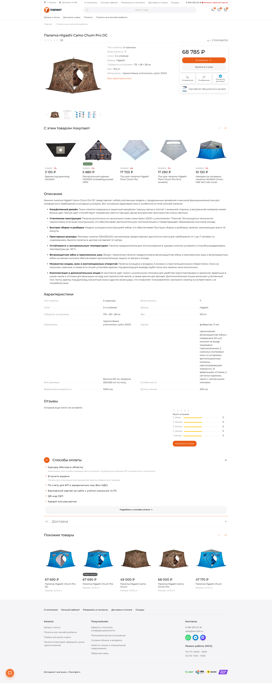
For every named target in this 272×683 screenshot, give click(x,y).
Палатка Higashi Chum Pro (98, 583)
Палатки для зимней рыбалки (111, 17)
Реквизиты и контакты (133, 2)
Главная (48, 24)
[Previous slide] (48, 75)
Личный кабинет (109, 2)
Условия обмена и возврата (106, 640)
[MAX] (203, 637)
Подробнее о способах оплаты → (136, 509)
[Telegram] (195, 637)
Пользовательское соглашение (108, 635)
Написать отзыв (184, 443)
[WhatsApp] (188, 637)
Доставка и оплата (158, 2)
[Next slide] (98, 75)
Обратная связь (100, 653)
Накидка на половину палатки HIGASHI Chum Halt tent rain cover (209, 179)
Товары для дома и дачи (57, 637)
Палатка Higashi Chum (209, 583)
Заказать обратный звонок (216, 3)
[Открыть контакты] (10, 673)
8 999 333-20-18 (193, 2)
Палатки (88, 17)
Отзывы (175, 2)
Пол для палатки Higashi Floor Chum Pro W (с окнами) (172, 179)
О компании (90, 2)
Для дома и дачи (71, 17)
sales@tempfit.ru (194, 631)
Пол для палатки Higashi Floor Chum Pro (134, 178)
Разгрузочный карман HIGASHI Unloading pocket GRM (98, 179)
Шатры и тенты (52, 17)
